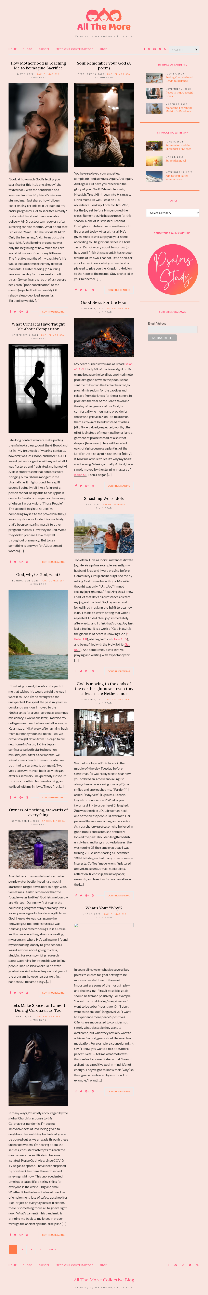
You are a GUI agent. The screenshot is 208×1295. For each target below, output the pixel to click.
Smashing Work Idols (104, 498)
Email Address (157, 323)
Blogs (28, 49)
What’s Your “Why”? (104, 908)
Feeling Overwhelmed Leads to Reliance (179, 79)
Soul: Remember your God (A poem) (104, 65)
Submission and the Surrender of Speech (178, 147)
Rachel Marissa (48, 74)
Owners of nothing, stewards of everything (38, 812)
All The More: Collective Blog (104, 1280)
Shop (103, 49)
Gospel (44, 49)
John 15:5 (120, 639)
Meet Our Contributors (74, 49)
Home (13, 49)
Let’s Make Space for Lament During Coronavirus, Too (38, 1008)
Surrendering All (176, 160)
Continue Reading (53, 311)
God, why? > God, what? (38, 574)
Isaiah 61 (80, 475)
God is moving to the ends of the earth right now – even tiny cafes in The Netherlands (104, 688)
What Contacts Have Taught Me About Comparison (38, 326)
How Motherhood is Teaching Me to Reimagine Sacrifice (38, 65)
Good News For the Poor (104, 302)
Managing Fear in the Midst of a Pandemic (179, 109)
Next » (52, 1249)
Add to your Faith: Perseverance (177, 177)
